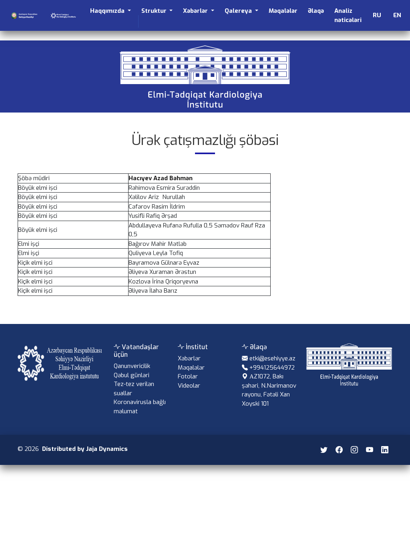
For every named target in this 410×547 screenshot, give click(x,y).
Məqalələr (283, 11)
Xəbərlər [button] (196, 11)
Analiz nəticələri (348, 15)
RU (377, 15)
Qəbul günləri (131, 375)
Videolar (189, 386)
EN (397, 15)
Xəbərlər (189, 358)
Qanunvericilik (132, 366)
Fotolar (188, 376)
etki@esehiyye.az (272, 358)
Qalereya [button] (239, 11)
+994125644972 (272, 368)
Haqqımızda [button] (108, 11)
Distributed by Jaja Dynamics (85, 449)
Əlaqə (316, 11)
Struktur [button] (154, 11)
